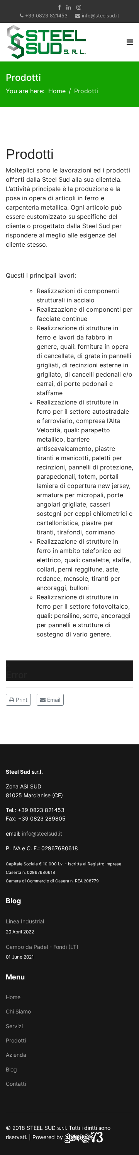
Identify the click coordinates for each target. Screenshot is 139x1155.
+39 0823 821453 (46, 16)
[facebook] (59, 7)
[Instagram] (78, 7)
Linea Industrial (25, 926)
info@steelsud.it (100, 16)
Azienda (16, 1054)
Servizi (14, 1026)
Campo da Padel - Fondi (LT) (42, 951)
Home (13, 997)
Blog (11, 1069)
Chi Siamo (18, 1011)
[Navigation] (130, 42)
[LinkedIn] (68, 7)
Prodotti (16, 1040)
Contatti (16, 1083)
